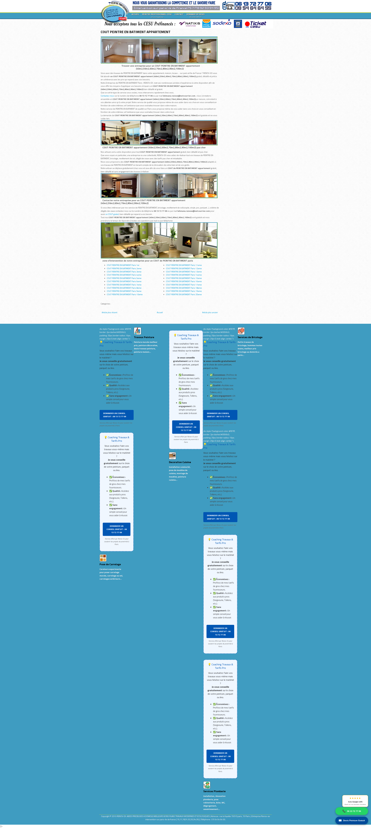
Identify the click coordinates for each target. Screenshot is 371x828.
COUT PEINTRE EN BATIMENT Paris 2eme (124, 268)
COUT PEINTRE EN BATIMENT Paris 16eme (184, 281)
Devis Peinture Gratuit (352, 820)
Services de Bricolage (250, 337)
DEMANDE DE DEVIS (195, 15)
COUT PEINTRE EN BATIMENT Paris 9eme (124, 291)
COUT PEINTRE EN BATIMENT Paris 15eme (184, 278)
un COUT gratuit (112, 214)
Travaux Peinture (144, 337)
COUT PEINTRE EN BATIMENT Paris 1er (123, 265)
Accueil (160, 312)
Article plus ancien (210, 312)
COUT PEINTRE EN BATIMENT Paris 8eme (124, 287)
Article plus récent (109, 312)
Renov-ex (265, 816)
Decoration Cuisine (180, 462)
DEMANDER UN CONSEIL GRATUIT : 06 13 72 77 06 (114, 415)
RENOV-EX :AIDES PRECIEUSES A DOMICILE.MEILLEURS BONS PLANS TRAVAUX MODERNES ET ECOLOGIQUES (163, 816)
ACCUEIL (135, 14)
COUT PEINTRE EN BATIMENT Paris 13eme (184, 271)
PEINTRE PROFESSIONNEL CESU (157, 15)
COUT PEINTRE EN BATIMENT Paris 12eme (184, 268)
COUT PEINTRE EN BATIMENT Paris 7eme (124, 284)
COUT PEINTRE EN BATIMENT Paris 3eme (124, 271)
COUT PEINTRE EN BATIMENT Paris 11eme (184, 265)
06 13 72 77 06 (351, 811)
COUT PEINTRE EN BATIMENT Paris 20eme (184, 294)
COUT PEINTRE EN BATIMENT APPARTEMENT (135, 31)
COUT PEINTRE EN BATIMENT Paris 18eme (184, 287)
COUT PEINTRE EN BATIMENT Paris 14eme (184, 274)
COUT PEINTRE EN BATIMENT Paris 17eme (184, 284)
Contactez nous (107, 95)
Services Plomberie (214, 791)
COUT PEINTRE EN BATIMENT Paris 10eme (125, 294)
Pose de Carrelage (110, 564)
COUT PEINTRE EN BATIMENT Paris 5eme (124, 278)
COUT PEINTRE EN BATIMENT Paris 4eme (124, 274)
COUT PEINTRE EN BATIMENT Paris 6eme (124, 281)
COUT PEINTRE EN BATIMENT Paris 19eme (184, 291)
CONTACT (179, 14)
